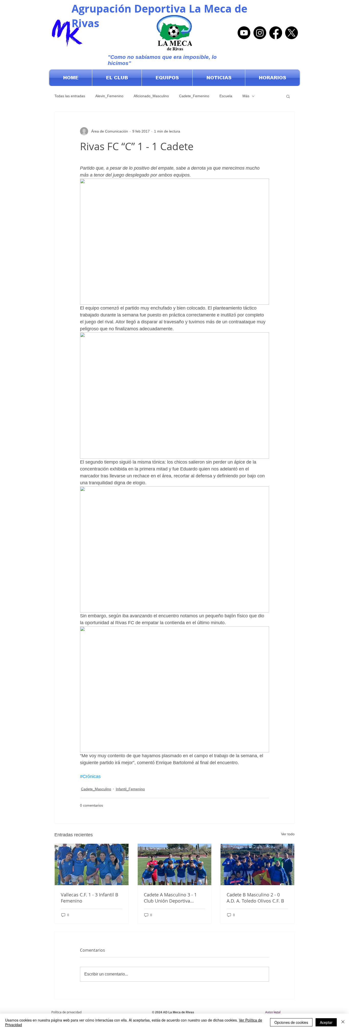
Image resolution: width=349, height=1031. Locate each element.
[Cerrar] (343, 1022)
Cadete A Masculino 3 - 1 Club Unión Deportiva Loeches (170, 898)
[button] (117, 78)
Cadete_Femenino (194, 96)
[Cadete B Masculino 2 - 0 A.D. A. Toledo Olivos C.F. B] (257, 864)
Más (245, 96)
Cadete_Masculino (96, 789)
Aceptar (326, 1022)
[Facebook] (275, 32)
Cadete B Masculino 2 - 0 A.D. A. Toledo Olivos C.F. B (255, 898)
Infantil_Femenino (130, 789)
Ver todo (288, 834)
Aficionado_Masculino (151, 96)
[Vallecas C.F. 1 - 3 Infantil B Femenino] (92, 864)
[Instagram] (259, 32)
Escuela (225, 96)
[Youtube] (244, 32)
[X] (291, 32)
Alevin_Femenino (109, 96)
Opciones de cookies (291, 1022)
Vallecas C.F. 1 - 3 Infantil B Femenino (89, 898)
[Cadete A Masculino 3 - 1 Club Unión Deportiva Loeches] (175, 864)
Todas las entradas (69, 96)
